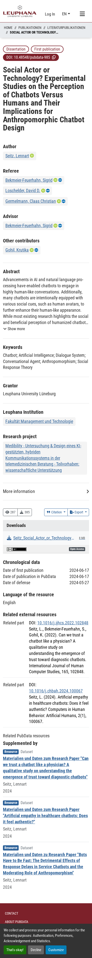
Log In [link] (50, 14)
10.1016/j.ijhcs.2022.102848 (62, 622)
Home (8, 28)
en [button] (65, 13)
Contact (11, 913)
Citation (57, 512)
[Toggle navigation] (82, 14)
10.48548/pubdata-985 (32, 57)
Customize (56, 950)
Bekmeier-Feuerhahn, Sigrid (29, 180)
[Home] (20, 11)
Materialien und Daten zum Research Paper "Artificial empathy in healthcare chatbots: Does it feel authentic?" (45, 815)
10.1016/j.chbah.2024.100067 (56, 690)
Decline (36, 950)
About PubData (16, 922)
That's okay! (15, 950)
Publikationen (29, 28)
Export (79, 512)
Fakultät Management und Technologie (39, 421)
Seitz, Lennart (17, 155)
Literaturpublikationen (66, 28)
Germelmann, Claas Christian (30, 201)
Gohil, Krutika (17, 250)
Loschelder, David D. (22, 190)
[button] (53, 57)
